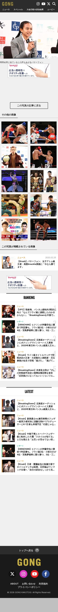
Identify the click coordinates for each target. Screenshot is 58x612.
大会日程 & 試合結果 (35, 9)
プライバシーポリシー (29, 587)
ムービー (51, 9)
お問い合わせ (28, 583)
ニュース (6, 9)
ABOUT (14, 583)
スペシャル (18, 9)
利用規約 (43, 583)
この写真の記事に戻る (29, 105)
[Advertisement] (29, 510)
